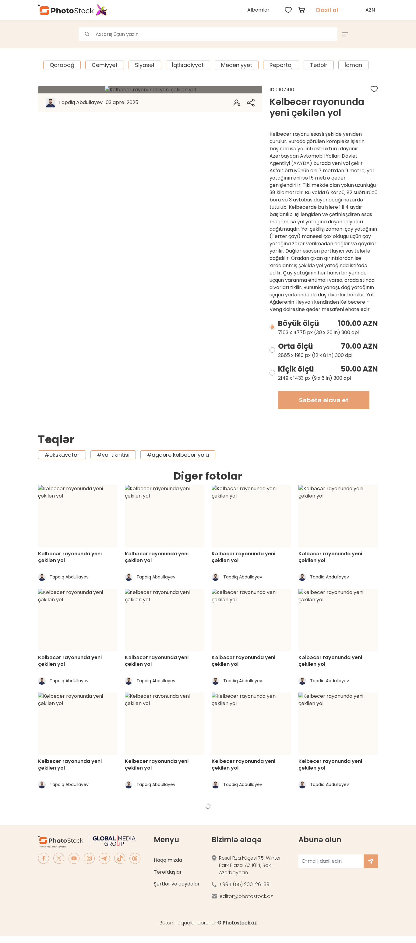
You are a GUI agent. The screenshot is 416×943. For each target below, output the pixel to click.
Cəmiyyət (105, 65)
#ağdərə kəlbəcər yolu (178, 455)
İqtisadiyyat (188, 65)
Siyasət (145, 65)
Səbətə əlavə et (324, 400)
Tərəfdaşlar (168, 871)
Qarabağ (62, 65)
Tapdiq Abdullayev (98, 102)
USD (371, 24)
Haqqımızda (168, 860)
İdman (353, 65)
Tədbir (318, 65)
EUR (370, 37)
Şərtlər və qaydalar (177, 883)
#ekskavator (61, 455)
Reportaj (281, 65)
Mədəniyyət (236, 65)
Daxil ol (327, 10)
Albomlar (258, 9)
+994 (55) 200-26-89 (244, 884)
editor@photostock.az (246, 896)
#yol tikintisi (113, 455)
